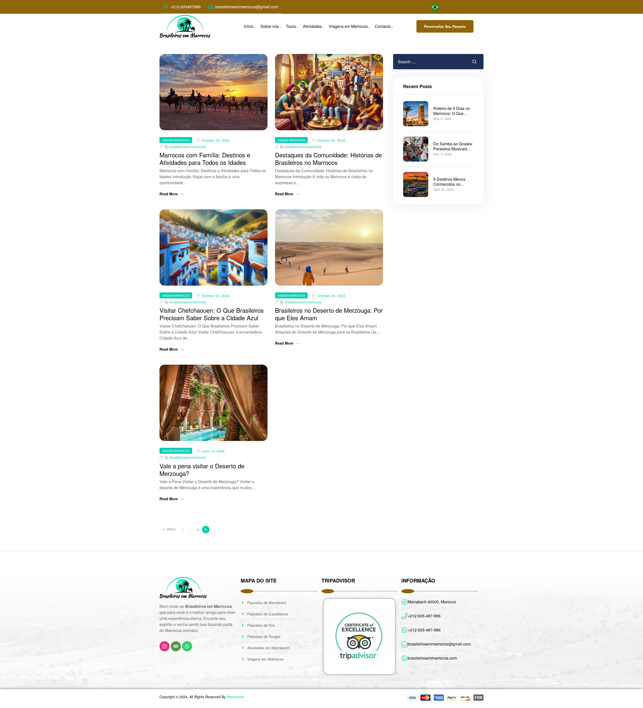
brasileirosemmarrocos (188, 146)
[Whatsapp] (187, 646)
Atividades (312, 26)
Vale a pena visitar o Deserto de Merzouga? (201, 469)
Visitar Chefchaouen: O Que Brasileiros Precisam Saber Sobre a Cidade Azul (211, 314)
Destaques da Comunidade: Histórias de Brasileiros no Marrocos (328, 158)
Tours (291, 26)
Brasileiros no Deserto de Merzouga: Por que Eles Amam (329, 314)
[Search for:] (423, 61)
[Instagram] (164, 646)
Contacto (383, 26)
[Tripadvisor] (176, 646)
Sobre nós (269, 26)
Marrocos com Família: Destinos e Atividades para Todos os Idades (204, 158)
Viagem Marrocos (176, 140)
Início (248, 26)
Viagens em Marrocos (348, 26)
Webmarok (235, 696)
